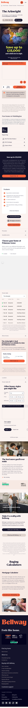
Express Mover (5, 679)
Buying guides (5, 683)
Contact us (4, 660)
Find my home (6, 648)
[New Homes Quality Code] (21, 637)
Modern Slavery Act (5, 699)
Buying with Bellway (8, 663)
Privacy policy (4, 697)
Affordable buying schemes (8, 681)
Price (5, 396)
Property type (6, 393)
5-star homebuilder (6, 668)
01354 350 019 (6, 357)
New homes (5, 651)
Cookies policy (15, 697)
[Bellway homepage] (14, 626)
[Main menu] (25, 2)
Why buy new (5, 675)
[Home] (1, 5)
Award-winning (5, 670)
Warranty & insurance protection (10, 672)
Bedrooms (6, 400)
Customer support (7, 687)
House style (5, 293)
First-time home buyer (7, 677)
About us (4, 654)
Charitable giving (6, 657)
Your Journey (5, 666)
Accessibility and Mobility (17, 699)
